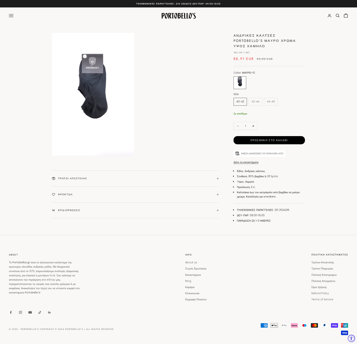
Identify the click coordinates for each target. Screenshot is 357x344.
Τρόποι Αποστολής (322, 262)
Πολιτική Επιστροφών (324, 275)
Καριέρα (189, 287)
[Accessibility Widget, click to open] (351, 338)
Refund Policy (320, 293)
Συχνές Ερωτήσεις (196, 268)
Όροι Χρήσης (319, 287)
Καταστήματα (193, 275)
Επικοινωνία (192, 293)
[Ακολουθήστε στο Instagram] (20, 312)
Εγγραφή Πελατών (196, 299)
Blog (188, 281)
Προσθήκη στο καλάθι (269, 140)
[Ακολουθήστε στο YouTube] (30, 312)
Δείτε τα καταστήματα (246, 162)
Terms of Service (322, 299)
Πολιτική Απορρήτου (323, 281)
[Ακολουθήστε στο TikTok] (40, 312)
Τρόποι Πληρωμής (322, 268)
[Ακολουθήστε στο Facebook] (11, 312)
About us (191, 262)
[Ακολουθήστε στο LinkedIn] (49, 312)
